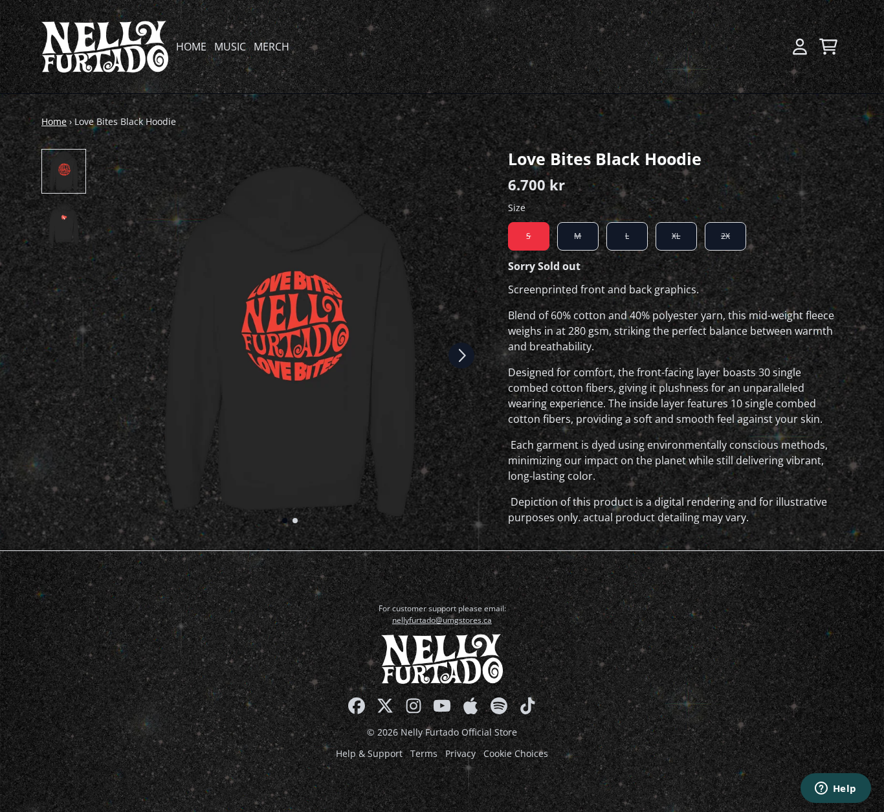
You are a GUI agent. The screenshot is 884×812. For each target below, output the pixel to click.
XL (676, 236)
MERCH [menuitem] (271, 46)
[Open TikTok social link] (527, 706)
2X (725, 236)
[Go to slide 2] (295, 520)
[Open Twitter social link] (385, 706)
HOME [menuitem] (191, 46)
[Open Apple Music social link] (470, 706)
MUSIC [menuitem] (230, 46)
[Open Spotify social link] (499, 706)
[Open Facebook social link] (356, 706)
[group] (63, 171)
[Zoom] (290, 341)
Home (54, 121)
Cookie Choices (515, 753)
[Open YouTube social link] (442, 706)
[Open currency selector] (771, 46)
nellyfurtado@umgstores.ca (442, 620)
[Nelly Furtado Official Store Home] (104, 47)
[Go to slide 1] (284, 520)
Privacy (460, 753)
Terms (423, 753)
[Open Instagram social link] (413, 706)
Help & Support (369, 753)
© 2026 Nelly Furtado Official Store (442, 732)
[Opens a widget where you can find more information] (835, 789)
